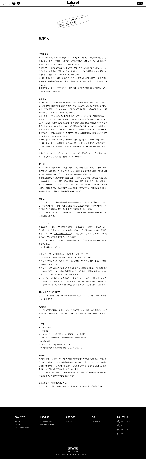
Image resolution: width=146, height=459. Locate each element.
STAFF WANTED (46, 421)
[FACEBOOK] (118, 429)
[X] (118, 425)
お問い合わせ (70, 421)
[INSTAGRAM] (118, 421)
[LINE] (118, 434)
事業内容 (17, 421)
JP (6, 3)
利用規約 (17, 424)
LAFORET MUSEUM (47, 424)
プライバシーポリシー (22, 427)
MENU (140, 3)
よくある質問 (96, 421)
